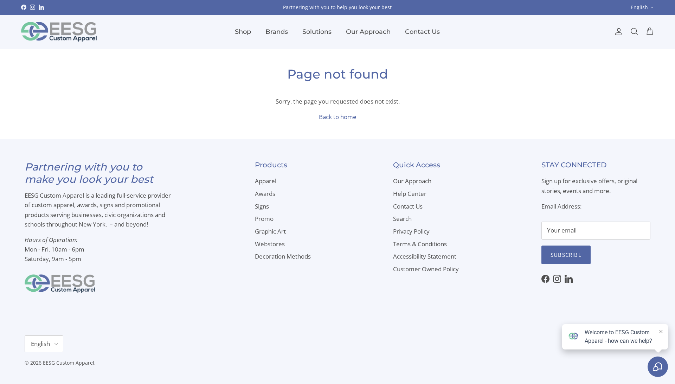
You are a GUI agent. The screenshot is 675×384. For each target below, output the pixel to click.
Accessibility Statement (424, 256)
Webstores (270, 244)
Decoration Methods (283, 256)
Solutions (317, 32)
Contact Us (422, 32)
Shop (243, 32)
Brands (276, 32)
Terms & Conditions (420, 244)
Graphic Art (270, 231)
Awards (265, 194)
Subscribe (566, 254)
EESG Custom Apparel (68, 362)
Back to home (337, 117)
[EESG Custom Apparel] (59, 32)
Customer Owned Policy (426, 269)
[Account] (617, 31)
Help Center (409, 194)
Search (402, 219)
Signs (262, 206)
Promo (264, 219)
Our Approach (368, 32)
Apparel (265, 181)
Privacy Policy (411, 231)
